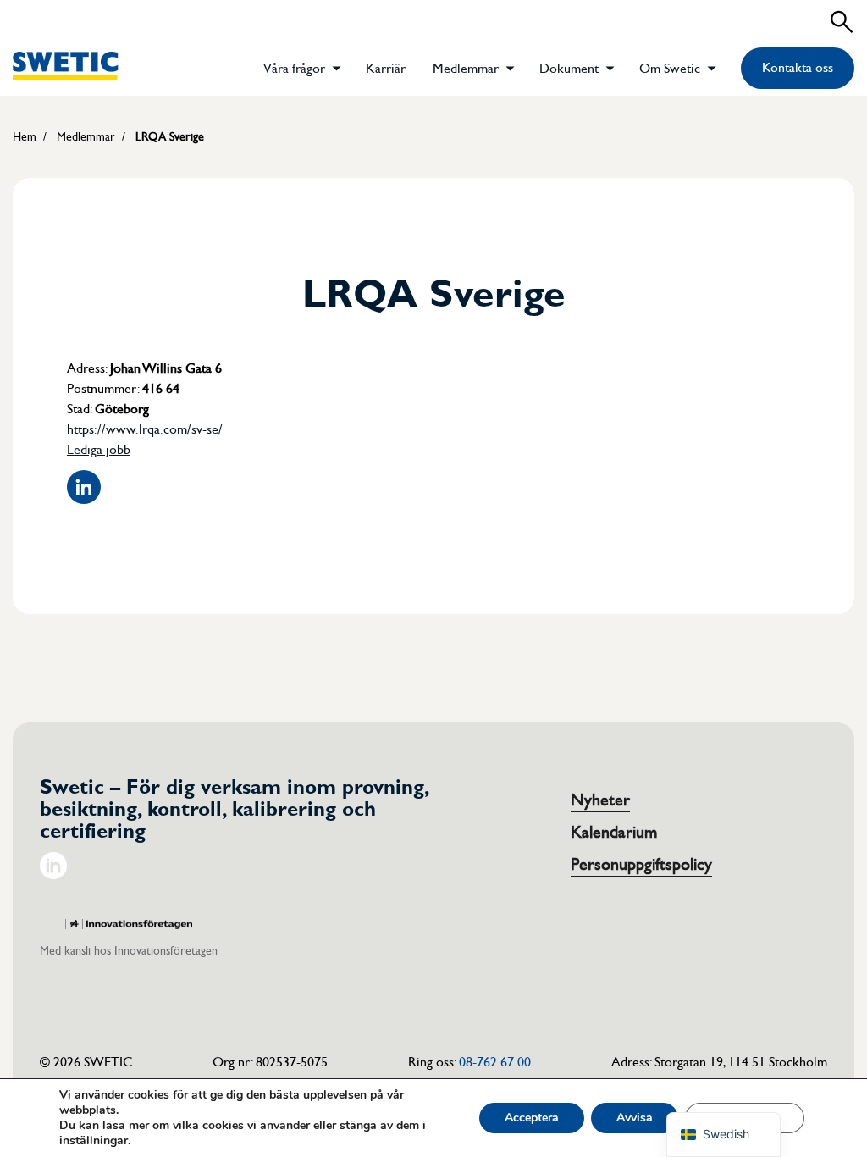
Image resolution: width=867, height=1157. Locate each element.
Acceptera (532, 1118)
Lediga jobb (98, 449)
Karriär (386, 68)
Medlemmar (466, 68)
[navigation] (723, 1134)
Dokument (569, 68)
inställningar (93, 1141)
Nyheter (600, 800)
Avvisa (634, 1118)
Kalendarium (614, 832)
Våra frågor (294, 68)
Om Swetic (669, 68)
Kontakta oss (797, 67)
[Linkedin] (53, 874)
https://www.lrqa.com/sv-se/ (145, 429)
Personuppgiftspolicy (641, 865)
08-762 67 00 (495, 1062)
